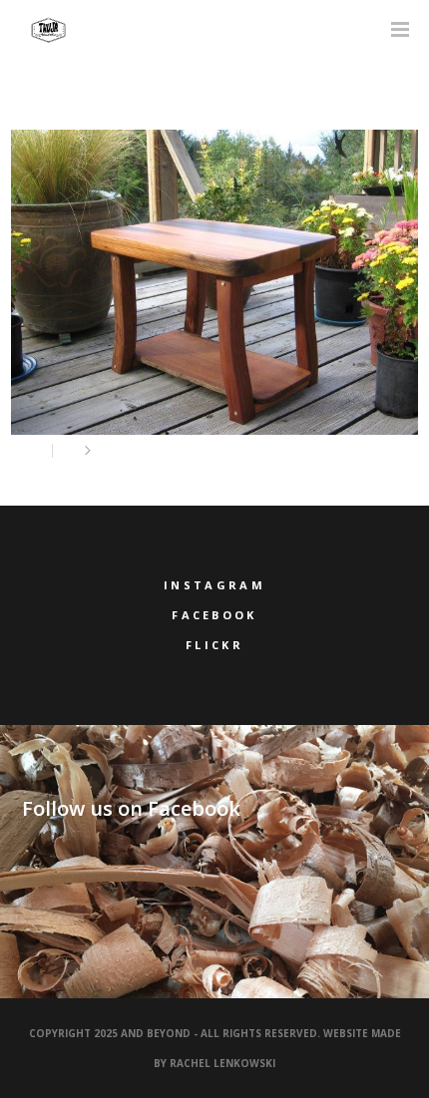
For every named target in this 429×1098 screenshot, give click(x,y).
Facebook (214, 614)
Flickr (214, 644)
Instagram (214, 584)
